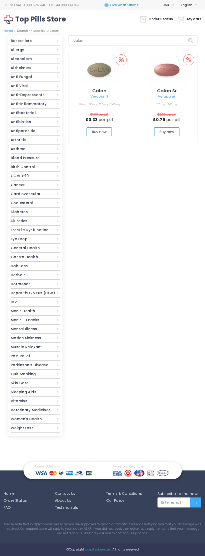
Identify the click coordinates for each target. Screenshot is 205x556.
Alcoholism (21, 58)
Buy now (99, 131)
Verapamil (99, 96)
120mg (103, 104)
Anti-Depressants (27, 94)
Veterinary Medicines (31, 409)
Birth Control (23, 166)
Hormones (20, 283)
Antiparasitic (23, 130)
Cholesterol (22, 202)
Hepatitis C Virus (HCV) (33, 292)
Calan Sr (167, 91)
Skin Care (19, 382)
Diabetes (19, 211)
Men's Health (23, 310)
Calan (99, 91)
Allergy (17, 49)
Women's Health (26, 418)
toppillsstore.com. (98, 549)
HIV (14, 301)
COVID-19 (20, 175)
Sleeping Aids (23, 391)
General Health (25, 247)
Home (8, 31)
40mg (82, 104)
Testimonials (66, 507)
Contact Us (65, 493)
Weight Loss (22, 427)
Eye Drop (19, 238)
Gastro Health (24, 256)
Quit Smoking (23, 373)
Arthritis (18, 139)
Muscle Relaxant (26, 346)
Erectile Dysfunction (30, 229)
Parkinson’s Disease (29, 364)
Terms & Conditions (124, 493)
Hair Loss (19, 265)
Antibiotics (21, 121)
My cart (194, 19)
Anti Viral (19, 85)
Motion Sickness (26, 337)
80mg (93, 104)
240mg (115, 104)
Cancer (18, 184)
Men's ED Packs (25, 319)
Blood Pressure (25, 157)
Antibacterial (23, 112)
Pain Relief (20, 355)
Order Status (160, 19)
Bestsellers (21, 40)
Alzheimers (21, 67)
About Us (63, 500)
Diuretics (19, 220)
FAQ (7, 507)
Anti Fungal (21, 76)
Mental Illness (24, 328)
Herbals (18, 274)
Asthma (18, 148)
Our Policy (115, 500)
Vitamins (19, 400)
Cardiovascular (25, 193)
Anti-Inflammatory (28, 103)
